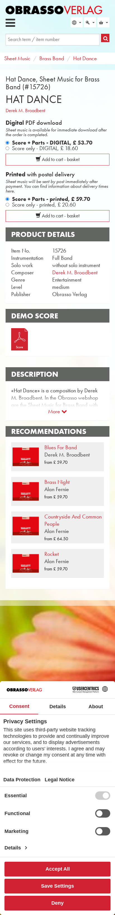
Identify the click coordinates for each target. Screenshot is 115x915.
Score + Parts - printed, (51, 199)
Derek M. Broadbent (25, 110)
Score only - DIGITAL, (45, 148)
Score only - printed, (44, 204)
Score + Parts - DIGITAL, (52, 142)
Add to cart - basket (60, 159)
